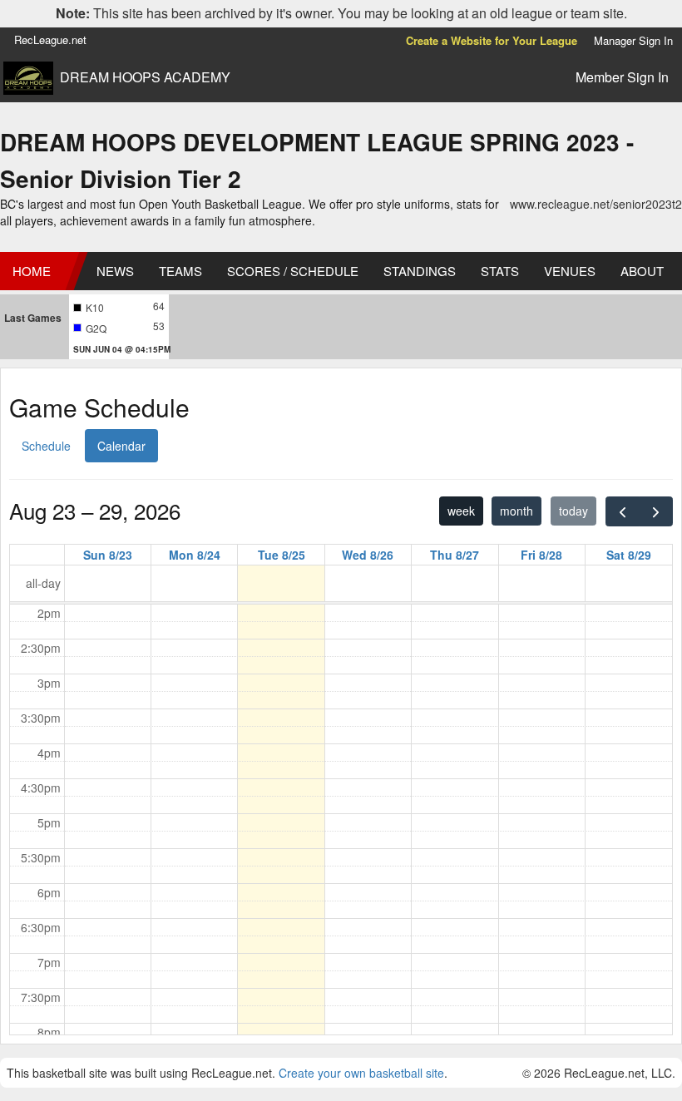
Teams (180, 270)
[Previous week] (622, 511)
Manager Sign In (633, 40)
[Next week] (656, 511)
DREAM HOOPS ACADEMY (145, 77)
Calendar (121, 445)
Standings (419, 270)
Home (31, 270)
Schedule (46, 445)
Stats (500, 270)
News (115, 270)
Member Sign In (622, 76)
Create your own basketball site (361, 1072)
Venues (570, 270)
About (642, 270)
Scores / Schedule (292, 270)
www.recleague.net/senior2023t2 (596, 203)
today (573, 510)
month (516, 510)
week (461, 510)
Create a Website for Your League (491, 40)
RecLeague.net (50, 39)
